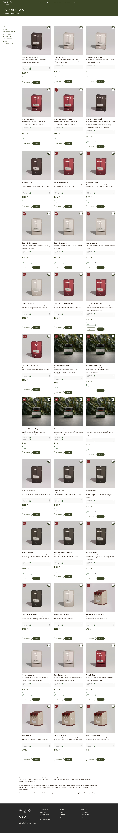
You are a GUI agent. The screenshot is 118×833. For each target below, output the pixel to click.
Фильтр (62, 812)
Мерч (82, 817)
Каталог (41, 2)
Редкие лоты (84, 812)
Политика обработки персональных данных (28, 824)
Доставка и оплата (45, 814)
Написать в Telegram (45, 819)
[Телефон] (22, 817)
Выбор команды (85, 814)
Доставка (67, 2)
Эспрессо (62, 814)
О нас (48, 2)
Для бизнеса (57, 2)
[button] (105, 2)
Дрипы (62, 817)
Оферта (21, 826)
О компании (43, 812)
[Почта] (25, 817)
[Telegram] (20, 817)
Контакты (76, 2)
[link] (108, 2)
